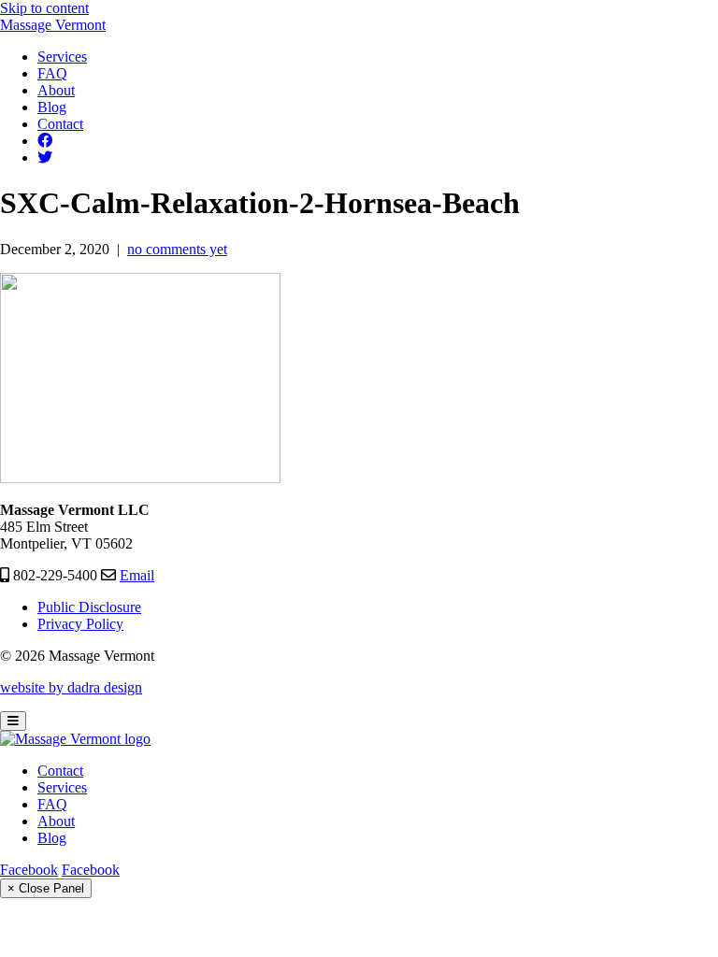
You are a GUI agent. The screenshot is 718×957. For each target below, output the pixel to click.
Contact (60, 770)
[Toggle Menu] (13, 721)
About (56, 821)
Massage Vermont (53, 25)
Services (62, 787)
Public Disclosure (89, 607)
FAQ (52, 804)
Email (137, 575)
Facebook (29, 870)
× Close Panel (45, 888)
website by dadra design (71, 687)
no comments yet (177, 249)
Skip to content (44, 8)
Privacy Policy (80, 624)
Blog (51, 838)
